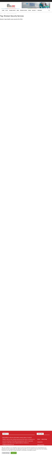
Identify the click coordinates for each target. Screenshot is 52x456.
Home (1, 13)
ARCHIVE (33, 10)
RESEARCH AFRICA (23, 10)
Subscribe (39, 10)
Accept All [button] (14, 452)
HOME (3, 10)
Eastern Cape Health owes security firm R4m (11, 19)
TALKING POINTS (12, 10)
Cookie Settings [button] (6, 452)
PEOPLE (29, 10)
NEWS (18, 10)
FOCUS (6, 10)
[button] (49, 10)
